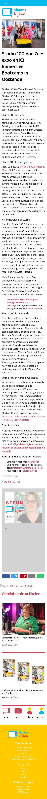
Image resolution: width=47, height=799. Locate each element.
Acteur (23, 774)
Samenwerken (23, 750)
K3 (3, 261)
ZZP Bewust (23, 792)
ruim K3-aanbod (32, 308)
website (13, 402)
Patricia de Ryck (23, 786)
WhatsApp (28, 467)
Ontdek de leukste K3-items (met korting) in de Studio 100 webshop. (22, 302)
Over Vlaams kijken (23, 747)
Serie (23, 768)
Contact (23, 753)
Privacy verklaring (23, 756)
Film (23, 771)
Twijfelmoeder (23, 789)
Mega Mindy (26, 166)
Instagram (17, 467)
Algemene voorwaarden (23, 759)
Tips (15, 475)
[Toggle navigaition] (4, 2)
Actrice (23, 777)
